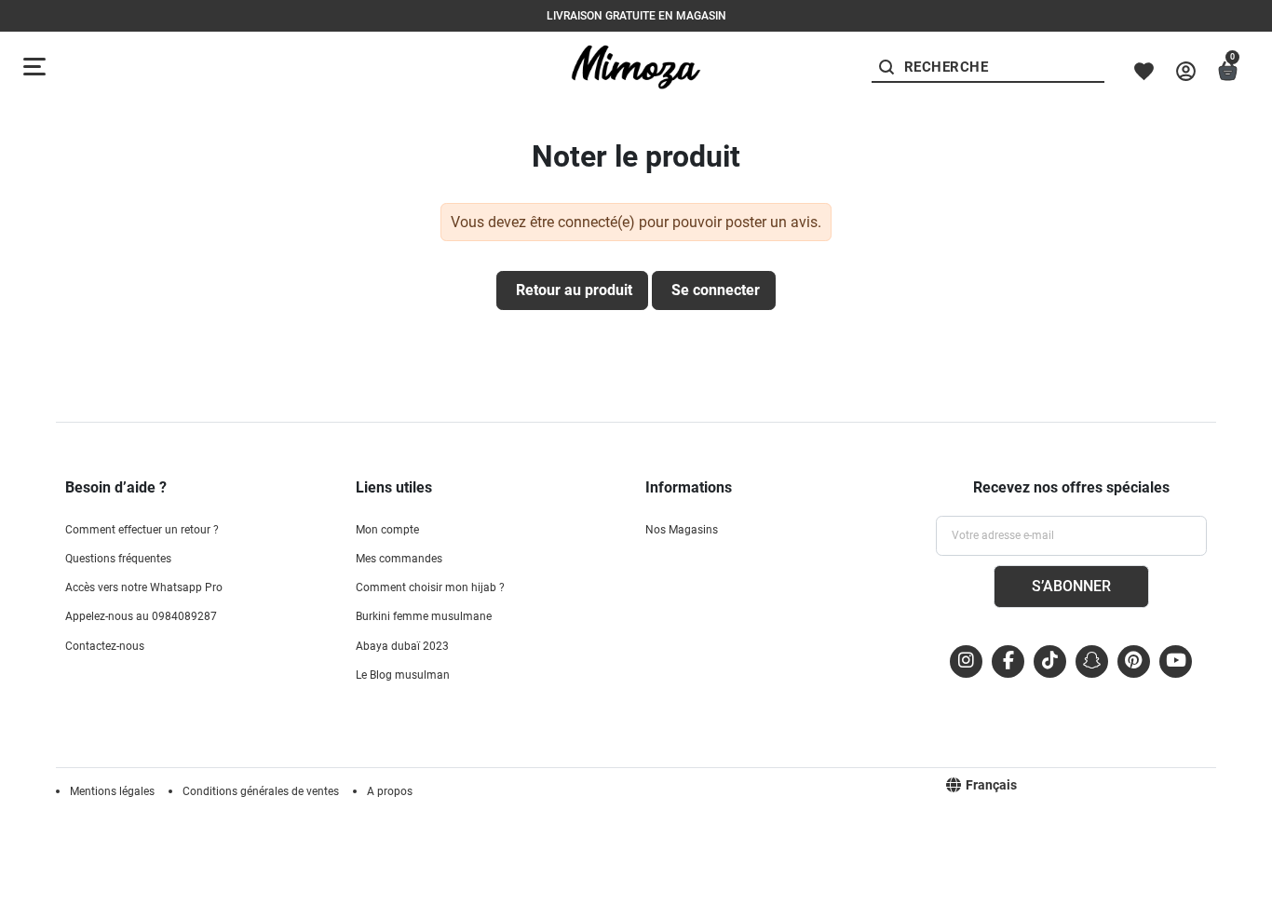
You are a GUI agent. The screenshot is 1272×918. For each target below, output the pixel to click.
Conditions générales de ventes (261, 791)
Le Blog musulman (403, 675)
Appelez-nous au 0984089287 (141, 616)
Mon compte (387, 529)
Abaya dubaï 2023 (402, 646)
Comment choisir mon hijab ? (430, 587)
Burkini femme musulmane (424, 616)
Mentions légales (112, 791)
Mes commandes (399, 558)
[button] (1227, 71)
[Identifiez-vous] (1186, 71)
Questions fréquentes (118, 558)
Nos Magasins (681, 529)
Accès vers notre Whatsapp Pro (144, 587)
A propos (390, 791)
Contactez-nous (104, 646)
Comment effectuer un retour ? (142, 529)
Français (991, 784)
